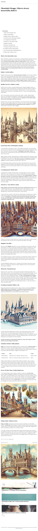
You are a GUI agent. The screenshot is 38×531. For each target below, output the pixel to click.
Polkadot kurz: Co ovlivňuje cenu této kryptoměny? (14, 490)
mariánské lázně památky (28, 271)
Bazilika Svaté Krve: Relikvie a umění (11, 36)
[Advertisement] (19, 21)
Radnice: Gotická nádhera (8, 34)
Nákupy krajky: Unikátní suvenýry (10, 52)
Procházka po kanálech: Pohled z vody (11, 46)
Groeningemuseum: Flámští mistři (10, 39)
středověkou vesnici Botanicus (27, 246)
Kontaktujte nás (11, 439)
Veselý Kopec (3, 1)
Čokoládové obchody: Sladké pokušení (11, 48)
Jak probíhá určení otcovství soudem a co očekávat (14, 512)
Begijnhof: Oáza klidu (8, 43)
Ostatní (36, 442)
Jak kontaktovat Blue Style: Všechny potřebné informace (15, 501)
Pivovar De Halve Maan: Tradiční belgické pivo (12, 50)
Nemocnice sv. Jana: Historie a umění (10, 41)
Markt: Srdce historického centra (10, 32)
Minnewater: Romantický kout (9, 45)
